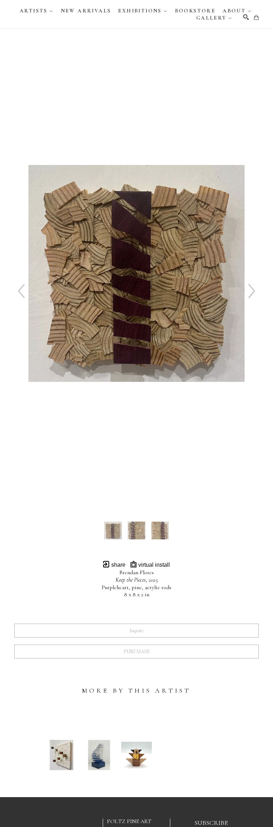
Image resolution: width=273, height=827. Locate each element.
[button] (37, 10)
